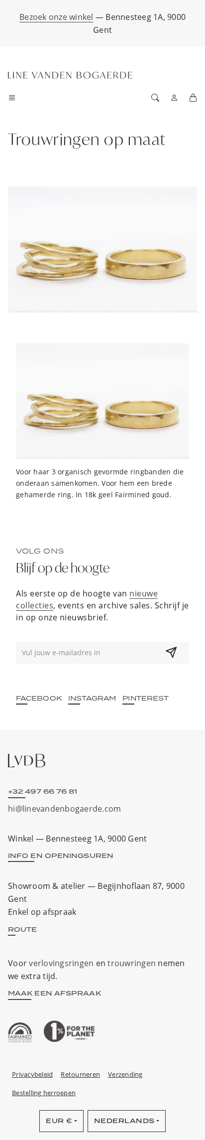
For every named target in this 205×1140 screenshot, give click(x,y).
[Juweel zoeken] (155, 98)
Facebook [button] (39, 698)
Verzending (125, 1074)
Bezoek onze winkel (56, 16)
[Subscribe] (171, 653)
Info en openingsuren (60, 855)
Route (22, 929)
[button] (15, 98)
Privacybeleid (32, 1074)
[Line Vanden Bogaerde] (70, 75)
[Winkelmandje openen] (193, 98)
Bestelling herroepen (44, 1092)
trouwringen (131, 963)
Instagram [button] (92, 698)
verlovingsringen (61, 963)
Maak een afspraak (54, 993)
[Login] (174, 98)
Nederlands (124, 1120)
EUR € (59, 1120)
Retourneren (80, 1074)
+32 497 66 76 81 (43, 791)
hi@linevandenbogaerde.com (64, 808)
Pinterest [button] (145, 698)
